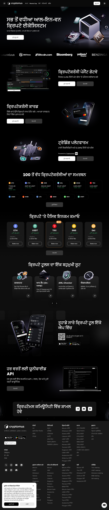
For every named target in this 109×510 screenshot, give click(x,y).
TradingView (70, 153)
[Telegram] (6, 470)
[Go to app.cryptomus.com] (14, 3)
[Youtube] (16, 465)
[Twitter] (6, 465)
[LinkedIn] (21, 465)
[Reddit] (11, 470)
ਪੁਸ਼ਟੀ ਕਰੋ (11, 504)
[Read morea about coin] (7, 54)
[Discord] (16, 470)
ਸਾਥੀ (27, 504)
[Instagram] (11, 465)
